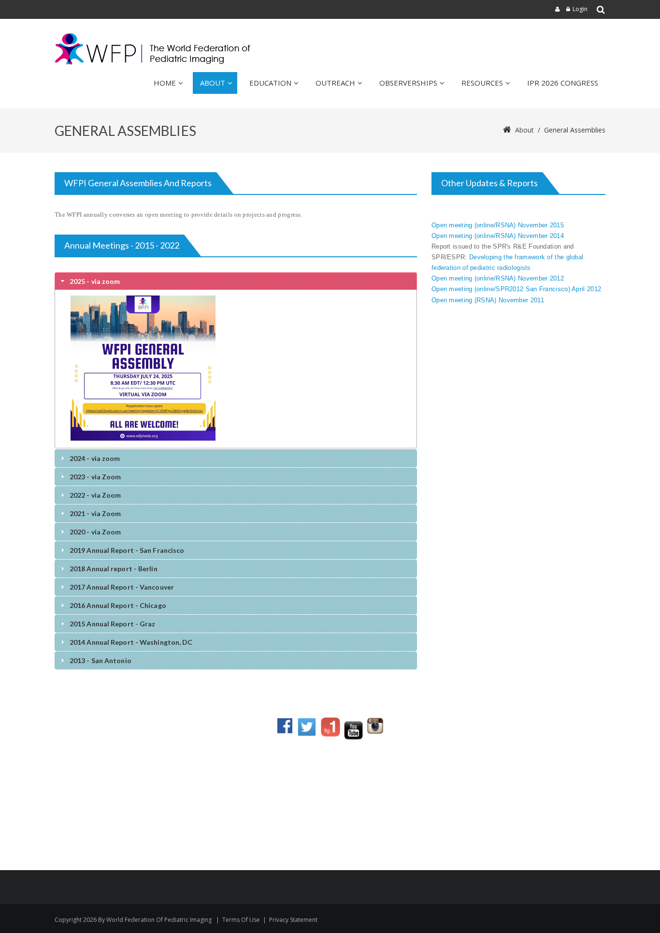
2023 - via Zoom (95, 477)
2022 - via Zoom (95, 495)
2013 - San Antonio (100, 660)
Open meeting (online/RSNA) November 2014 (498, 235)
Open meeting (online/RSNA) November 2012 (497, 278)
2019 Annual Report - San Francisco (127, 550)
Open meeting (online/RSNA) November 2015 (497, 225)
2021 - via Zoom (95, 513)
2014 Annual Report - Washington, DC (131, 642)
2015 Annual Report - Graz (113, 624)
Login (580, 9)
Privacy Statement (293, 920)
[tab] (236, 281)
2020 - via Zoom (95, 532)
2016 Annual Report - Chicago (118, 605)
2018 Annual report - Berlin (114, 568)
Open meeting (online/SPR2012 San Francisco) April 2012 (516, 289)
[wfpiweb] (155, 49)
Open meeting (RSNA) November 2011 (487, 300)
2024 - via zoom (95, 458)
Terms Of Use (241, 920)
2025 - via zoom (95, 281)
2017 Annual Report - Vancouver (122, 587)
